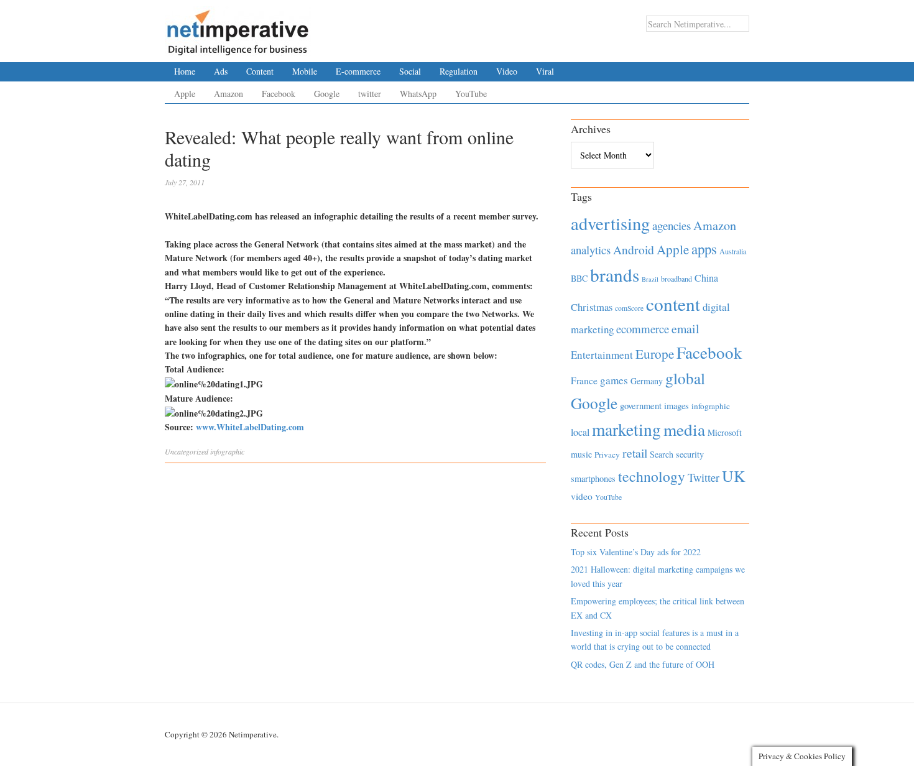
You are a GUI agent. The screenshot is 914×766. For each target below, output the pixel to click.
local (580, 431)
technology (651, 476)
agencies (671, 225)
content (673, 304)
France (584, 380)
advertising (610, 223)
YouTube (471, 93)
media (684, 429)
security (690, 454)
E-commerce (358, 71)
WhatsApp (418, 93)
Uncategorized (186, 451)
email (685, 328)
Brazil (650, 279)
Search (661, 454)
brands (614, 274)
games (614, 380)
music (581, 454)
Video (506, 71)
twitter (369, 93)
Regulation (459, 71)
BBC (579, 278)
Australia (732, 251)
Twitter (703, 477)
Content (260, 71)
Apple (184, 93)
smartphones (593, 478)
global (685, 378)
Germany (646, 381)
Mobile (304, 71)
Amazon (228, 93)
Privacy (607, 454)
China (706, 277)
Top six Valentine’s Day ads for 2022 (636, 552)
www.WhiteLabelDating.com (250, 426)
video (582, 496)
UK (734, 475)
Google (326, 93)
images (676, 406)
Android (633, 249)
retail (634, 453)
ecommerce (642, 328)
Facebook (278, 93)
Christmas (591, 307)
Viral (545, 71)
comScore (629, 308)
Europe (654, 353)
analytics (591, 249)
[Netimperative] (238, 28)
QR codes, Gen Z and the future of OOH (642, 664)
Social (410, 71)
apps (704, 248)
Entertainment (602, 355)
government (641, 406)
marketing (626, 429)
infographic (227, 451)
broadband (676, 279)
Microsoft (725, 432)
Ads (221, 71)
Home (184, 71)
